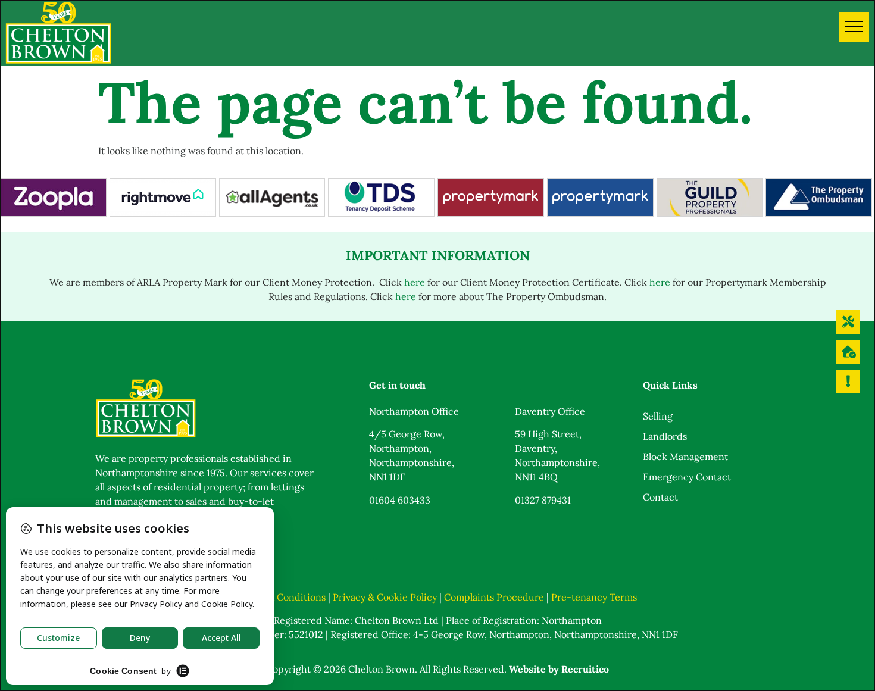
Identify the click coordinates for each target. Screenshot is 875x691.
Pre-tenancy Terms (594, 597)
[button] (854, 27)
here (414, 282)
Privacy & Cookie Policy (385, 597)
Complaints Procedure (494, 597)
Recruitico (585, 669)
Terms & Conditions (282, 597)
